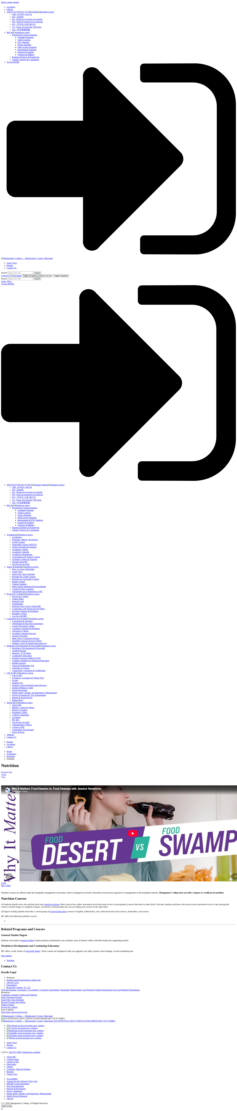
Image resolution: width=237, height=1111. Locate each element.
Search (4, 273)
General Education (58, 911)
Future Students (24, 45)
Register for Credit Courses (24, 577)
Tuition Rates (18, 599)
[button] (30, 12)
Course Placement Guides (23, 626)
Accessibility (12, 1079)
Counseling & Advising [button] (17, 618)
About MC (17, 705)
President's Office (19, 712)
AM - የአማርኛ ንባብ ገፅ (22, 14)
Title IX (10, 1098)
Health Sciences (19, 663)
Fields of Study (7, 1005)
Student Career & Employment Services (29, 643)
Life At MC (17, 675)
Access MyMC (13, 62)
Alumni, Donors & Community (25, 59)
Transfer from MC (20, 562)
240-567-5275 (13, 982)
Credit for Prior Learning (23, 589)
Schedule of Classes (20, 668)
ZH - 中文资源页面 (21, 30)
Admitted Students (26, 37)
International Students (27, 50)
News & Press (18, 732)
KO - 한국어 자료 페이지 (24, 24)
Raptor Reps (17, 700)
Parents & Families (26, 52)
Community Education (22, 656)
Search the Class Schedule (23, 574)
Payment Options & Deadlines (25, 611)
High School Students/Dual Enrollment (29, 586)
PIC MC (15, 720)
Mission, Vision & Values (23, 707)
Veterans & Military (26, 54)
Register (10, 1072)
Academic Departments (22, 554)
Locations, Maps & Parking (18, 1069)
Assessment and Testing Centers (26, 557)
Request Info (6, 772)
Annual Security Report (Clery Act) (22, 1081)
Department (12, 985)
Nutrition (10, 960)
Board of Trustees (19, 710)
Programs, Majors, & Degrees (25, 539)
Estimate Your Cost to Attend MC (26, 606)
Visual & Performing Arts (23, 665)
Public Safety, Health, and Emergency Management (34, 693)
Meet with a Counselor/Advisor (25, 638)
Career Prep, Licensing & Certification (28, 670)
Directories (11, 1064)
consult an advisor (52, 904)
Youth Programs (19, 651)
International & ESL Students (30, 520)
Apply (4, 775)
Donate (10, 265)
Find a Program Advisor (11, 997)
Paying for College (20, 596)
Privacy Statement (14, 1091)
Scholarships (17, 604)
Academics (17, 537)
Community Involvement (23, 730)
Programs (11, 756)
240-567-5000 (15, 1052)
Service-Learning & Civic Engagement (29, 695)
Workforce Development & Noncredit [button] (23, 646)
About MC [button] (11, 702)
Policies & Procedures (16, 1089)
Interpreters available (31, 1052)
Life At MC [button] (12, 673)
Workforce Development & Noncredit (28, 648)
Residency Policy (19, 614)
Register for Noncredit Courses (25, 579)
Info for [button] (10, 32)
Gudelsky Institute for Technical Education (30, 660)
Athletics (10, 735)
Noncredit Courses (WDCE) (24, 544)
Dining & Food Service (22, 698)
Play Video (6, 885)
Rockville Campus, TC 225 (18, 987)
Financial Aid (18, 601)
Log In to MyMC (19, 616)
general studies (27, 940)
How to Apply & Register (23, 569)
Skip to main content (10, 2)
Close (3, 883)
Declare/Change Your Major (13, 1002)
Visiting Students (19, 584)
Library (10, 9)
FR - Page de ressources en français (27, 22)
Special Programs (19, 690)
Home (9, 751)
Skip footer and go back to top (14, 1012)
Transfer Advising (20, 636)
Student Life (17, 683)
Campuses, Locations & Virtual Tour (28, 678)
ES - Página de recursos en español (27, 19)
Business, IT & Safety (21, 653)
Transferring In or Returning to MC (27, 591)
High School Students (27, 47)
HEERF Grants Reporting (18, 1084)
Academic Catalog (20, 549)
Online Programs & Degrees (24, 547)
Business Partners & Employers (25, 57)
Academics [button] (11, 535)
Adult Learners (24, 40)
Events (15, 680)
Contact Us (11, 268)
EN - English (17, 17)
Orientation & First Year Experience (27, 623)
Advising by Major (20, 631)
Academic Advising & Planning (26, 628)
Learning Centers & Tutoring (24, 559)
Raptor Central (18, 581)
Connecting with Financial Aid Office (28, 609)
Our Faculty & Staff (20, 564)
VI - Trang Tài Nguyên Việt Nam (26, 27)
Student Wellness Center (22, 688)
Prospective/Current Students (24, 35)
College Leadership (20, 715)
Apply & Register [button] (14, 567)
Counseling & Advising (22, 621)
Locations (11, 7)
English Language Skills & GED (26, 658)
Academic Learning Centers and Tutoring (19, 995)
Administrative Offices (22, 725)
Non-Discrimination (15, 1086)
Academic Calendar (20, 552)
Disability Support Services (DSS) (27, 641)
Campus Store (13, 1059)
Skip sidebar (6, 956)
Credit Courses (18, 542)
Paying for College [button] (15, 594)
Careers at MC (18, 727)
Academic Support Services (24, 633)
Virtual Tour (12, 1074)
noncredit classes (33, 951)
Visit (3, 777)
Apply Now (12, 263)
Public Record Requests (17, 1096)
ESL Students (23, 42)
